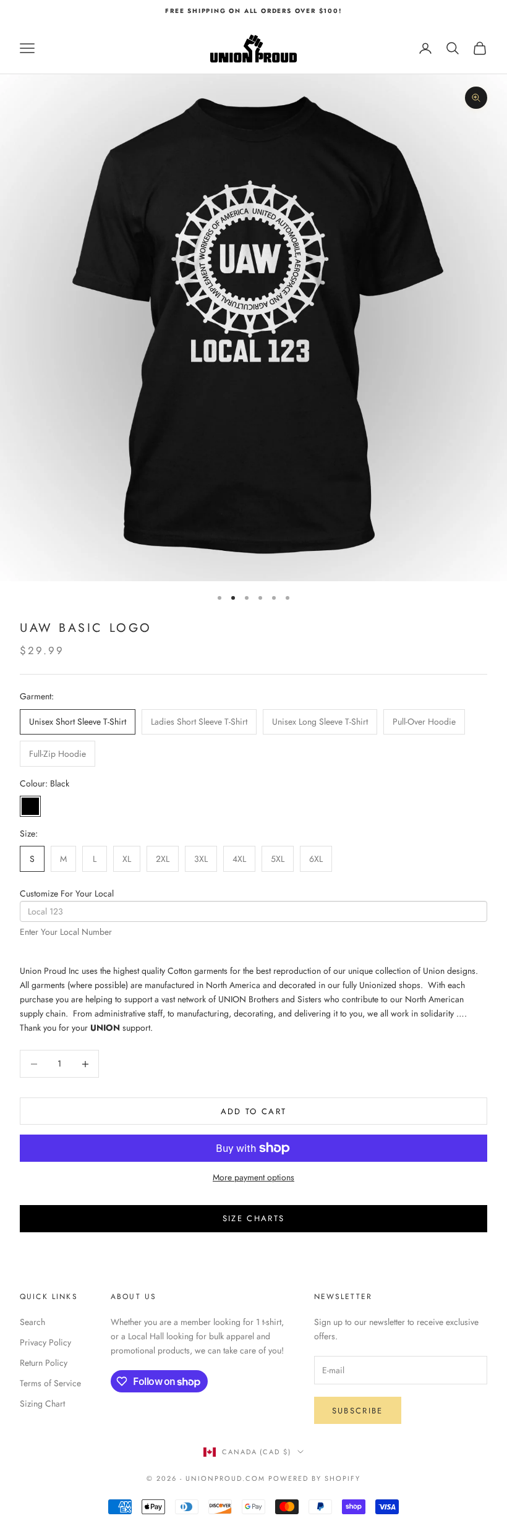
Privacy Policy (45, 1342)
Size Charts (254, 1218)
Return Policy (43, 1363)
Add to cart (254, 1111)
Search (32, 1322)
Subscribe (357, 1411)
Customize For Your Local (67, 893)
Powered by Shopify (314, 1478)
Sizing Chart (42, 1403)
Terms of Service (50, 1383)
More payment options (253, 1177)
